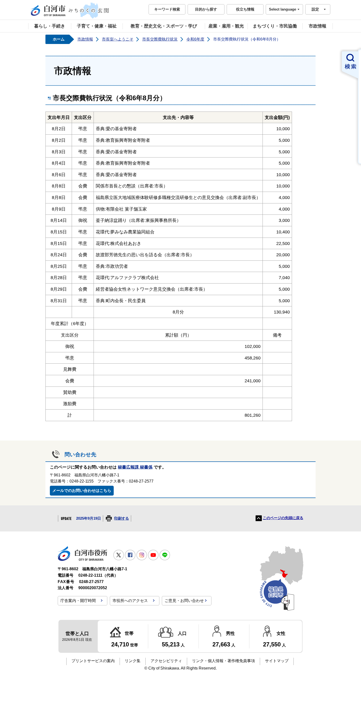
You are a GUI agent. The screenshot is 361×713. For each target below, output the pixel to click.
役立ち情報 (245, 9)
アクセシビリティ (166, 661)
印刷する (121, 518)
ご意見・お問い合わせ (184, 601)
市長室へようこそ (117, 39)
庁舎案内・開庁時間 (78, 601)
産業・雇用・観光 (226, 26)
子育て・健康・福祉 (97, 26)
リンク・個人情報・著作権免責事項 (223, 661)
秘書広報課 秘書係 (135, 467)
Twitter (118, 555)
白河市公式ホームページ (70, 10)
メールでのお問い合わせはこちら (81, 490)
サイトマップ (277, 661)
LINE (165, 555)
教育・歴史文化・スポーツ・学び (164, 26)
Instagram (142, 555)
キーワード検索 (167, 9)
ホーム (59, 39)
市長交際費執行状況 (160, 39)
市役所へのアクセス (130, 601)
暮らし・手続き (49, 26)
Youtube (153, 555)
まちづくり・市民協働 (275, 26)
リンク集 (132, 661)
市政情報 (317, 26)
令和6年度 (195, 39)
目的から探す (206, 9)
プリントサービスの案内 (93, 661)
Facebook (130, 555)
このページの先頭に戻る (283, 518)
